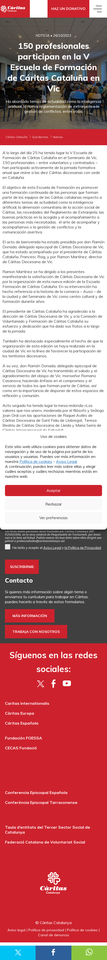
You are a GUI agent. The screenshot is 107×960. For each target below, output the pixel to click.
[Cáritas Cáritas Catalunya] (15, 9)
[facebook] (54, 683)
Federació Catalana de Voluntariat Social (45, 842)
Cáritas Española (21, 723)
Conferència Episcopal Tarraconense (41, 802)
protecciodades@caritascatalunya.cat (41, 541)
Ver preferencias (53, 517)
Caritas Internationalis (27, 703)
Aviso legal (16, 930)
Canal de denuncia (53, 935)
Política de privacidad (46, 930)
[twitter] (40, 683)
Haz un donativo (68, 8)
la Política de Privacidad (82, 548)
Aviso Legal (66, 461)
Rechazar (53, 504)
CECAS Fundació (21, 747)
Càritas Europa (19, 713)
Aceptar (53, 490)
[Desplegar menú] (98, 9)
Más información (29, 616)
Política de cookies (35, 461)
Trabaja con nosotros (36, 631)
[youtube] (67, 683)
